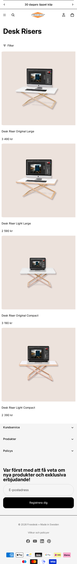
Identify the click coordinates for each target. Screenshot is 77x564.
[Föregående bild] (4, 4)
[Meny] (4, 15)
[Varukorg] (72, 15)
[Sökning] (13, 15)
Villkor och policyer (38, 532)
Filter (11, 45)
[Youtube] (35, 541)
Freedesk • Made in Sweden (43, 524)
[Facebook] (28, 541)
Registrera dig (38, 502)
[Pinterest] (49, 541)
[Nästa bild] (72, 4)
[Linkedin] (42, 541)
